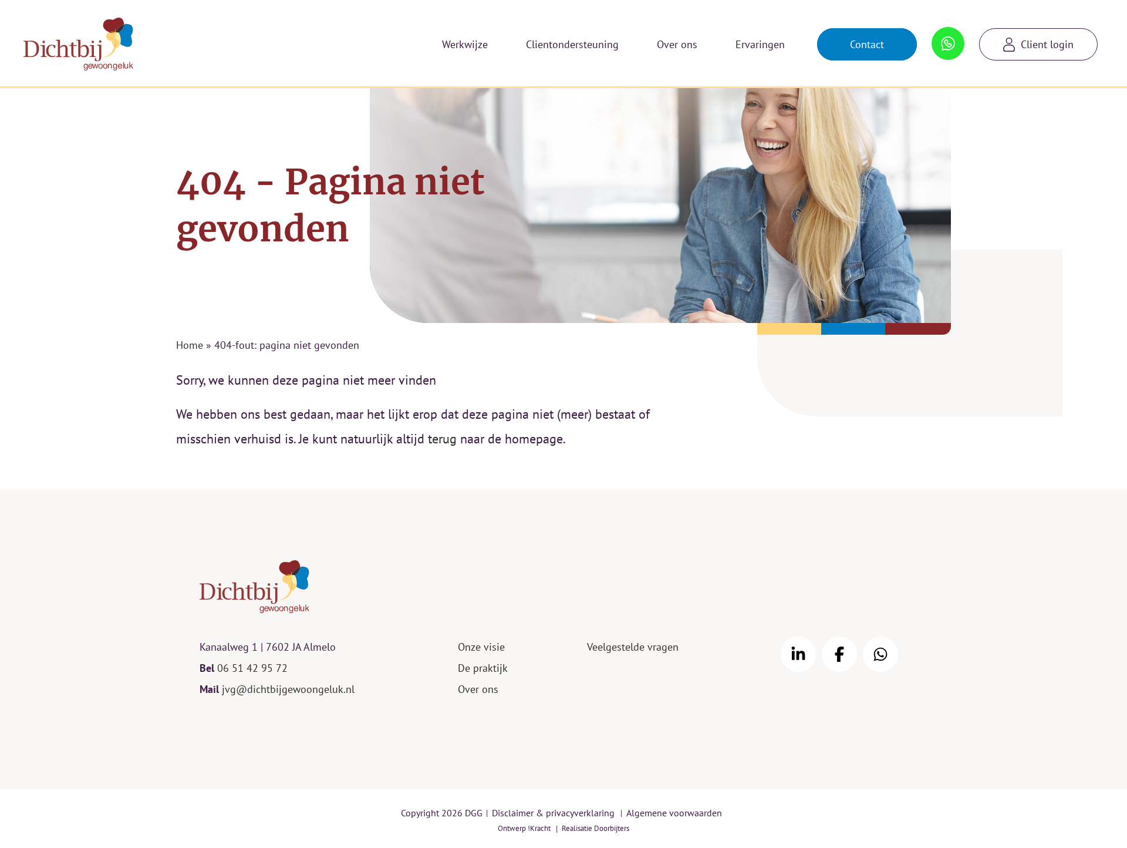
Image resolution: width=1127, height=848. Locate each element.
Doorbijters (611, 828)
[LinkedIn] (798, 654)
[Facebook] (839, 654)
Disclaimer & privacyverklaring (553, 813)
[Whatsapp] (880, 654)
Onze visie (481, 647)
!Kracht (539, 828)
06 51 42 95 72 (252, 668)
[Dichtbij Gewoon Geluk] (78, 44)
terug (442, 438)
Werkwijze (465, 44)
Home (189, 345)
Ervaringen (760, 44)
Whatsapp (948, 38)
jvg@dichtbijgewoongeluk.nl (288, 689)
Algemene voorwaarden (674, 813)
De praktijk (483, 668)
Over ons (677, 44)
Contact (867, 44)
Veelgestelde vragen (633, 647)
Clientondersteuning (572, 44)
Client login (1047, 44)
